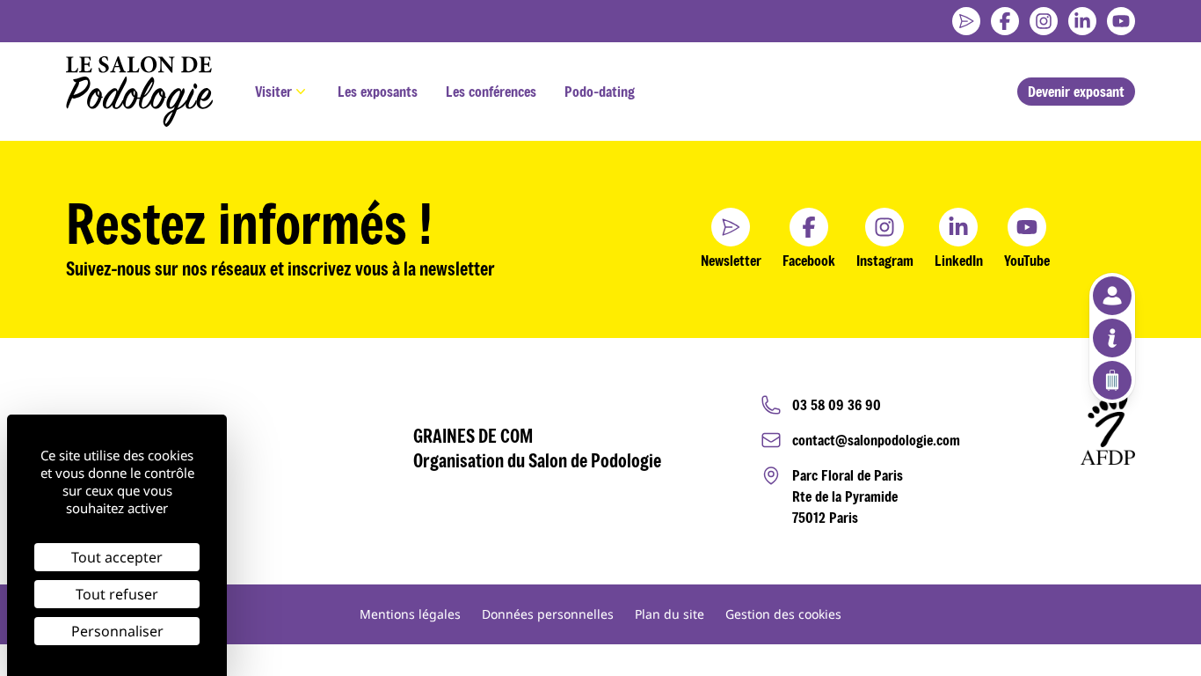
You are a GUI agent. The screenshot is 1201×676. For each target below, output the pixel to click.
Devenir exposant (1076, 91)
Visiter (273, 91)
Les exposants (378, 91)
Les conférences (491, 91)
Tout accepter (117, 557)
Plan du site (669, 614)
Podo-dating (599, 91)
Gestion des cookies (783, 614)
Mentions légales (410, 614)
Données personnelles (548, 614)
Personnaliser (117, 631)
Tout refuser (117, 594)
